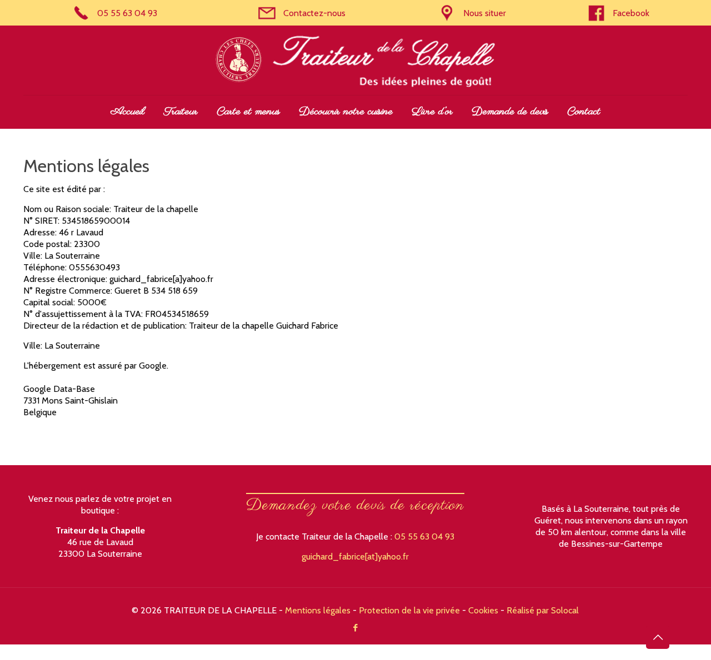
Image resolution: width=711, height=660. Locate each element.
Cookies (483, 610)
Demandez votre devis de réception (355, 505)
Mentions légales (318, 610)
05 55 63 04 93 (424, 536)
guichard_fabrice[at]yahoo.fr (355, 556)
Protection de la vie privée (409, 610)
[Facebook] (355, 628)
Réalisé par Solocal (543, 610)
